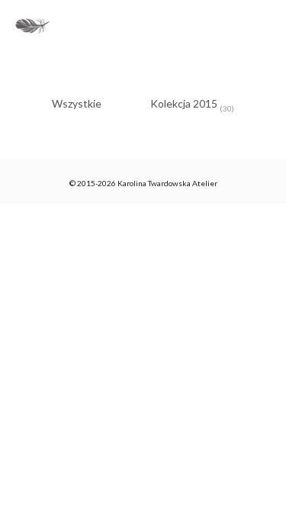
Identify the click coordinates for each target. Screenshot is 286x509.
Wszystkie (76, 103)
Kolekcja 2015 (192, 105)
